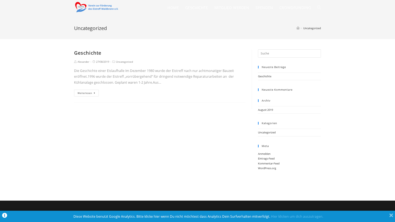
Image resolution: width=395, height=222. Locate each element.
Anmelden (264, 154)
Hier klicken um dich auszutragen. (297, 216)
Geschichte (87, 52)
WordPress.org (267, 168)
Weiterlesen (85, 93)
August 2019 (265, 110)
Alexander (83, 62)
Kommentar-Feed (269, 163)
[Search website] (319, 7)
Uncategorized (124, 62)
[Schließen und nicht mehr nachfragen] (391, 216)
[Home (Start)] (298, 28)
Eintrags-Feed (266, 158)
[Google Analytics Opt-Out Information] (4, 216)
